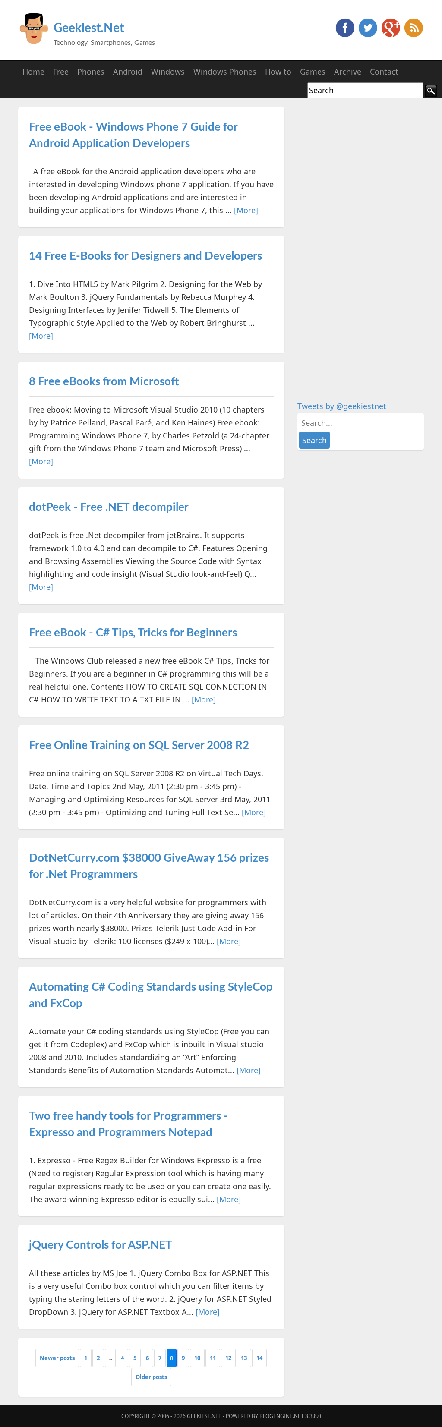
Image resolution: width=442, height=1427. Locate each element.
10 (197, 1358)
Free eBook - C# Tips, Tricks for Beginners (133, 633)
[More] (246, 210)
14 (259, 1358)
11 (213, 1358)
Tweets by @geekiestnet (341, 406)
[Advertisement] (362, 236)
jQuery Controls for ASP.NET (100, 1245)
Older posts (151, 1377)
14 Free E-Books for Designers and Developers (145, 256)
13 (244, 1358)
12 (228, 1358)
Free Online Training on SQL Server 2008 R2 (139, 745)
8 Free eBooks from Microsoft (104, 381)
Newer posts (57, 1358)
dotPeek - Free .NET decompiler (109, 507)
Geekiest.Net (89, 28)
